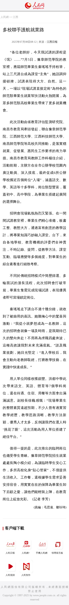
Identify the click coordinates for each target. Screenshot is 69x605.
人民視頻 (10, 575)
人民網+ (26, 553)
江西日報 (52, 41)
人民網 (5, 17)
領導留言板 (57, 553)
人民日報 (10, 553)
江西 (15, 17)
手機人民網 (41, 553)
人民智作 (25, 575)
